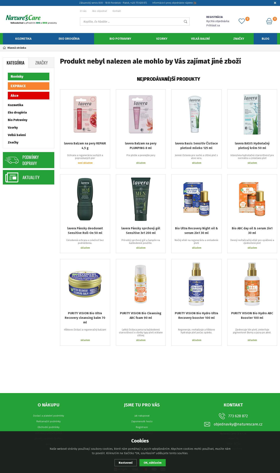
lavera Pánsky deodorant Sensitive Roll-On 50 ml (85, 230)
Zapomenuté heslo (142, 421)
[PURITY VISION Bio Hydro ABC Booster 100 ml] (252, 284)
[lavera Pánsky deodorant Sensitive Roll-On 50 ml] (85, 199)
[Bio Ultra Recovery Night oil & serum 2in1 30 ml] (196, 199)
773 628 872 (238, 416)
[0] (242, 21)
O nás (83, 11)
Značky (238, 38)
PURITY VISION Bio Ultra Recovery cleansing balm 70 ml (85, 317)
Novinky (17, 76)
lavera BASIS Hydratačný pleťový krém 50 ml (252, 146)
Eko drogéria (69, 38)
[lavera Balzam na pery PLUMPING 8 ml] (141, 114)
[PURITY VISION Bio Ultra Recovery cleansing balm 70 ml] (85, 284)
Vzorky (161, 38)
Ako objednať (99, 11)
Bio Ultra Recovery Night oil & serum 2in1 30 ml (196, 230)
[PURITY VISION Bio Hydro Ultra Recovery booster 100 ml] (196, 284)
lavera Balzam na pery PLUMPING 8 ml (140, 146)
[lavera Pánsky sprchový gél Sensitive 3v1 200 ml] (141, 199)
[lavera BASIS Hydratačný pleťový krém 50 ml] (252, 114)
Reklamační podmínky (48, 421)
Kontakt (117, 11)
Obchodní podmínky (48, 427)
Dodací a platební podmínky (48, 415)
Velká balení (200, 38)
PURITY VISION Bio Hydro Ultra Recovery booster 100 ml (196, 315)
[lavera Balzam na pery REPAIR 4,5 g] (85, 114)
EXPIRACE (18, 86)
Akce (14, 95)
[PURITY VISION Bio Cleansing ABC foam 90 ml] (141, 284)
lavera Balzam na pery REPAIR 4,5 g (85, 146)
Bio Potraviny (120, 38)
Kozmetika (23, 38)
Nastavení (126, 462)
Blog (265, 38)
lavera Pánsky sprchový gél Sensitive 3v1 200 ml (140, 230)
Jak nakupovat (142, 415)
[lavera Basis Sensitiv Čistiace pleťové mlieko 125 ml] (196, 114)
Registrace (142, 427)
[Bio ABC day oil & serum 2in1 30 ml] (252, 199)
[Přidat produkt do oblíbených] (104, 95)
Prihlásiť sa (213, 25)
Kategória (15, 63)
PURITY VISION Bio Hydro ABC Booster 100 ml (252, 315)
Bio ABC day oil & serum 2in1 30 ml (252, 230)
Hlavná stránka (16, 47)
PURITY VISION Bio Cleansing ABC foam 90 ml (140, 315)
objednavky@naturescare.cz (238, 424)
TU (194, 3)
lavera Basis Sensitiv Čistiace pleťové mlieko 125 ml (196, 146)
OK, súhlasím (153, 462)
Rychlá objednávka (217, 21)
